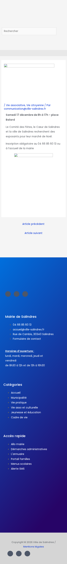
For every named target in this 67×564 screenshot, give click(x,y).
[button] (33, 53)
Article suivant (33, 233)
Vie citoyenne (35, 105)
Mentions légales (33, 546)
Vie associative (15, 105)
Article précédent (33, 224)
